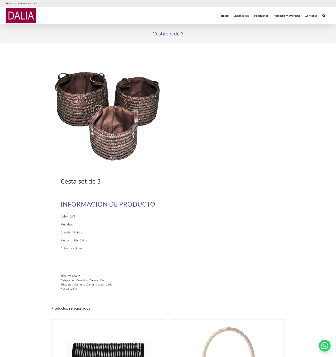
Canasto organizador (100, 284)
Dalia (73, 288)
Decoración (96, 280)
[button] (323, 15)
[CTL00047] (107, 111)
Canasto (79, 284)
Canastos (82, 280)
